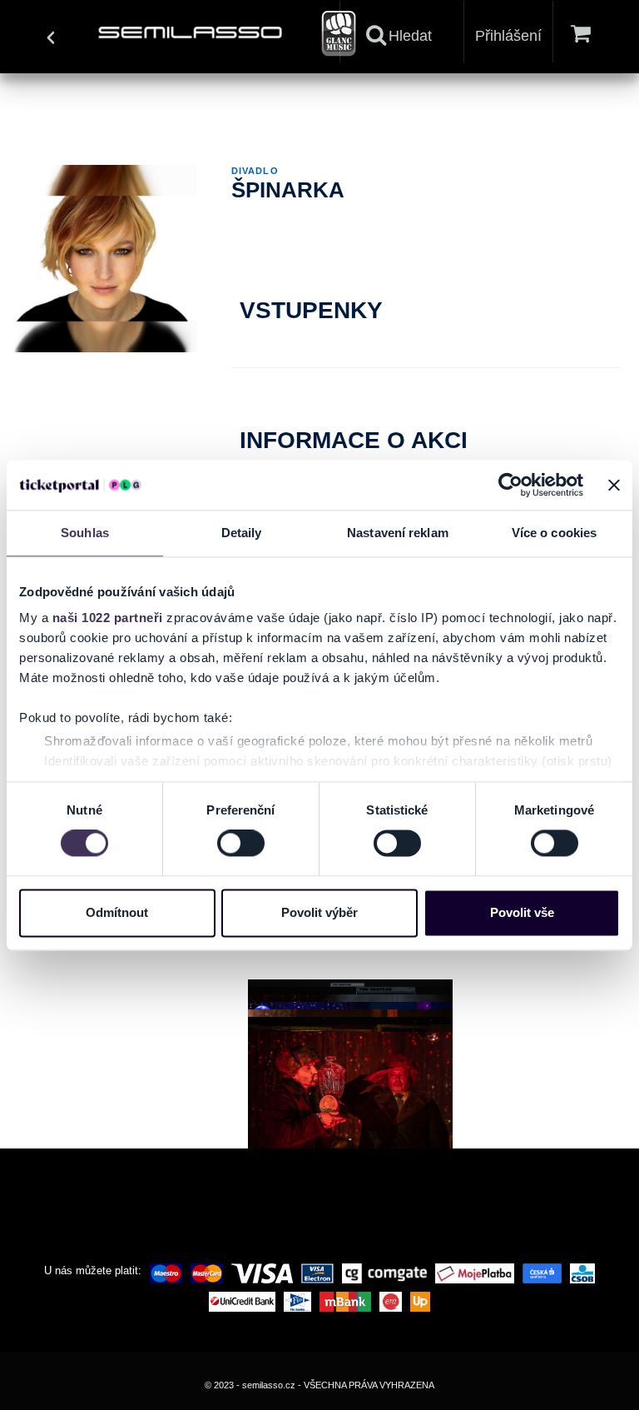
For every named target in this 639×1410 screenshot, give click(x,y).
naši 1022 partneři (107, 617)
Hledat (410, 35)
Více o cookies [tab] (554, 533)
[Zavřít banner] (614, 485)
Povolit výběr (319, 912)
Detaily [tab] (241, 533)
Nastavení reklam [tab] (397, 533)
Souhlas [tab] (85, 533)
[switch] (241, 843)
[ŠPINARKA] (350, 1100)
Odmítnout (117, 912)
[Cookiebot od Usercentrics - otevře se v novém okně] (510, 484)
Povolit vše (522, 912)
